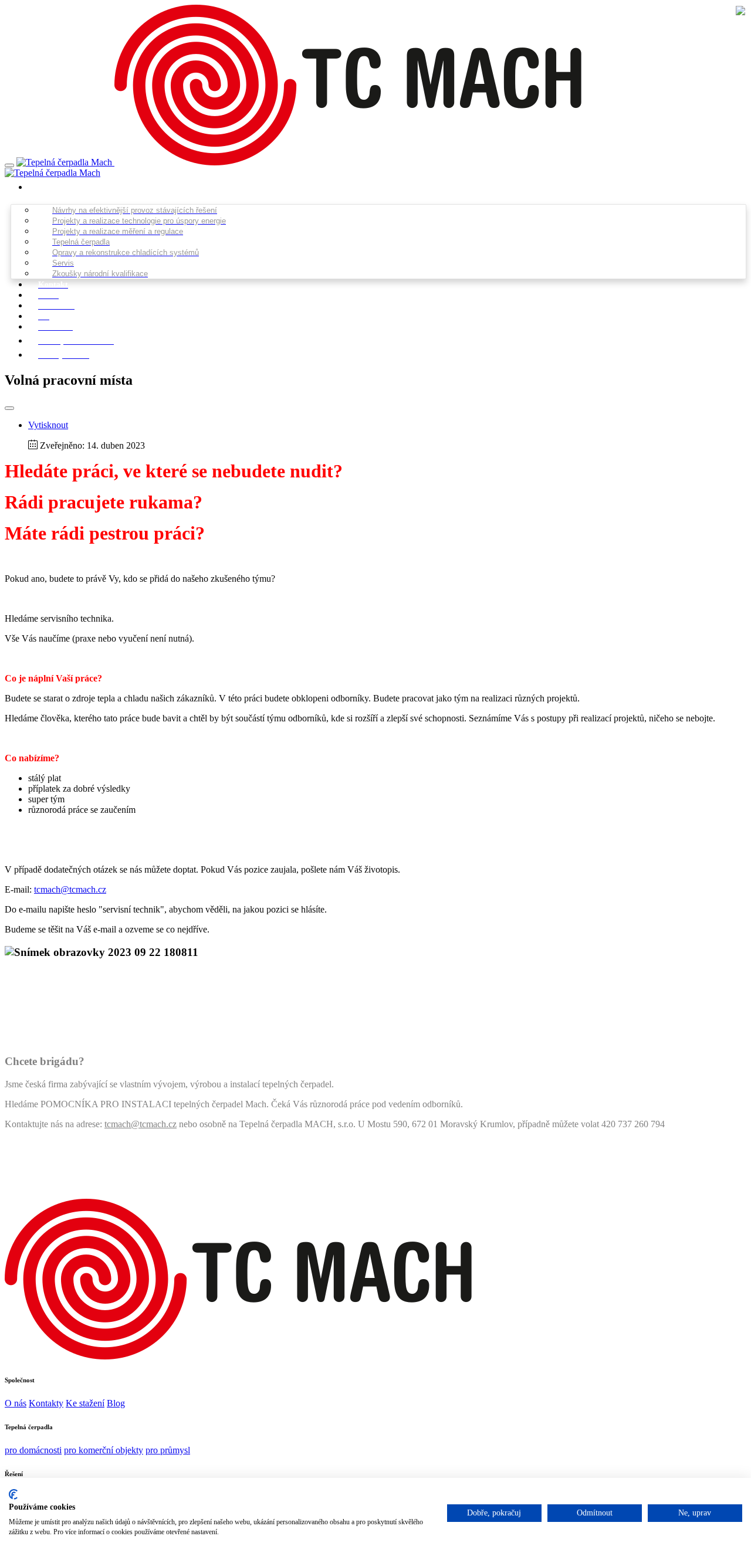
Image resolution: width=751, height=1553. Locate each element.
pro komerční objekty (103, 1450)
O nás (15, 1403)
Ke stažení (85, 1403)
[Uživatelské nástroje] (9, 408)
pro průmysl (168, 1450)
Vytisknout (48, 425)
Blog (116, 1403)
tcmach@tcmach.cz (70, 889)
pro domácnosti (33, 1450)
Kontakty (46, 1403)
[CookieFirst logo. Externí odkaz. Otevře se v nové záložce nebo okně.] (13, 1494)
